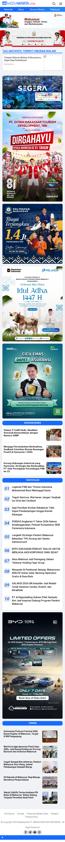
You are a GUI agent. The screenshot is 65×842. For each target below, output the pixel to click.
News (21, 9)
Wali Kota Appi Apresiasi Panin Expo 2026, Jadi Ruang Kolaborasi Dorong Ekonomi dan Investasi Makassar (22, 749)
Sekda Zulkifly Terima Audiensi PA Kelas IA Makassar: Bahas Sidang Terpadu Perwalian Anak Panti (21, 795)
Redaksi (54, 813)
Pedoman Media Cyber (37, 813)
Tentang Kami (31, 817)
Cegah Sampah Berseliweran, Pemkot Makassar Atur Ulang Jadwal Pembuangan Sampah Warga (22, 764)
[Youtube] (35, 832)
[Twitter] (30, 832)
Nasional (8, 9)
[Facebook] (26, 832)
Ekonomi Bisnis (37, 9)
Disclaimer (9, 813)
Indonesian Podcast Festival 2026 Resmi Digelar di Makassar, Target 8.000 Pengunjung (21, 734)
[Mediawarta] (18, 4)
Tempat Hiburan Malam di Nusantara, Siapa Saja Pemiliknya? (22, 58)
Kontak (20, 813)
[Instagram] (39, 832)
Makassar (55, 9)
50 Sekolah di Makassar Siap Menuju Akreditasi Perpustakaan (22, 778)
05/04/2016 (9, 64)
